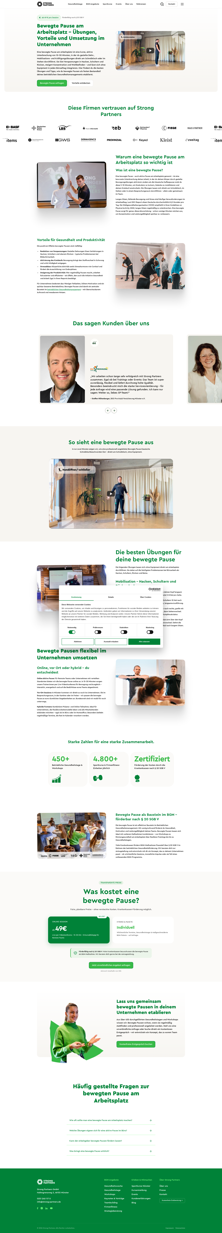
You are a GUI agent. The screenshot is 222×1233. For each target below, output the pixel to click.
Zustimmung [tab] (76, 597)
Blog (134, 1203)
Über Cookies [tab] (145, 597)
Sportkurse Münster (141, 1186)
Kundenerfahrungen (141, 1198)
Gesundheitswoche (113, 1186)
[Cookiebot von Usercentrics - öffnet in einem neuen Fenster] (150, 589)
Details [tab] (111, 597)
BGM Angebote (92, 4)
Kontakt (171, 4)
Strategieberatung (113, 1211)
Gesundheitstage (75, 4)
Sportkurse (107, 4)
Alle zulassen (144, 642)
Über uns (129, 4)
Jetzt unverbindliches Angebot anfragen (111, 965)
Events (119, 4)
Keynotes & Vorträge (114, 1198)
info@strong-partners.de (49, 1202)
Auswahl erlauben (111, 642)
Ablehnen (78, 642)
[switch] (98, 632)
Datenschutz (180, 1228)
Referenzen (141, 4)
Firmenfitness (110, 1207)
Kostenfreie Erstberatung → (172, 1200)
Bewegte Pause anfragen (52, 83)
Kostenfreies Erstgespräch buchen (136, 1044)
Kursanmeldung (139, 1190)
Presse (162, 1190)
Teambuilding (110, 1203)
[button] (182, 4)
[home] (45, 4)
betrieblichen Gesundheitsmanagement (64, 289)
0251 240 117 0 (44, 1199)
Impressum (170, 1228)
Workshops (109, 1194)
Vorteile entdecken (81, 83)
